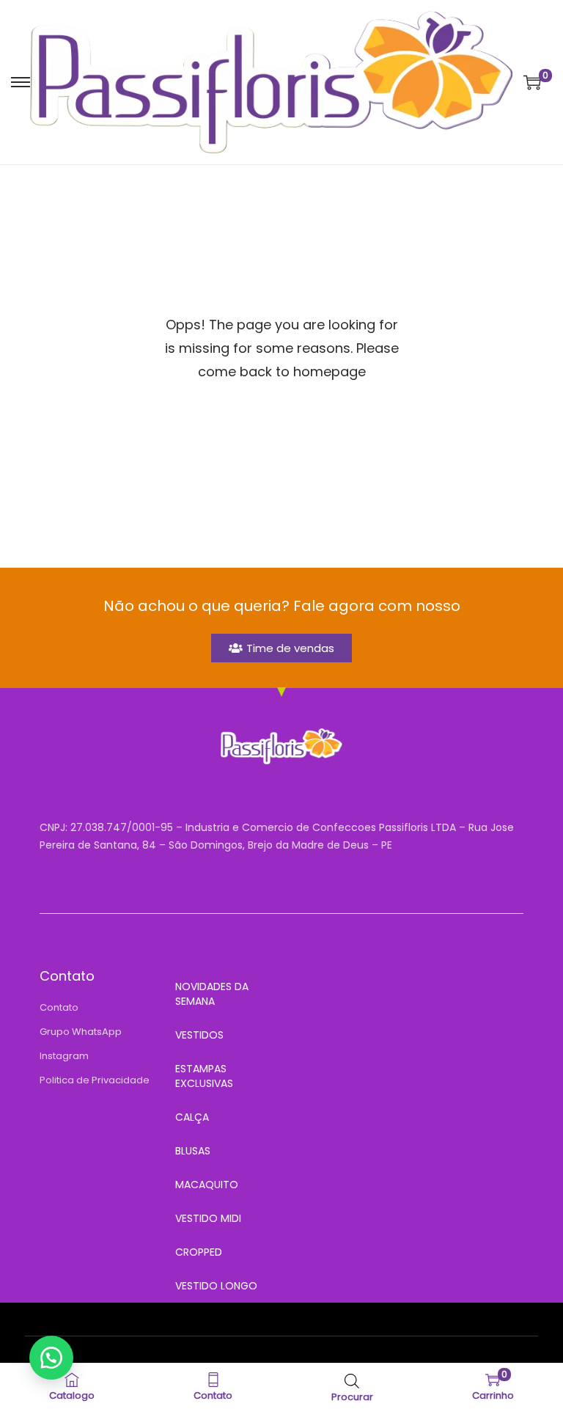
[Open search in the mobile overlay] (352, 1379)
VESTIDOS (199, 1035)
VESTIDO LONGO (216, 1285)
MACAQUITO (206, 1184)
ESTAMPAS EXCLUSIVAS (204, 1076)
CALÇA (192, 1117)
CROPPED (198, 1252)
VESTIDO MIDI (208, 1218)
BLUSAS (192, 1150)
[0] (532, 82)
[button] (51, 1358)
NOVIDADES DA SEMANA (212, 994)
